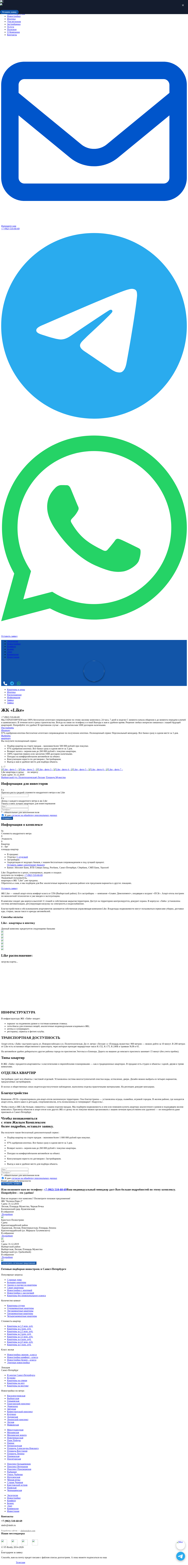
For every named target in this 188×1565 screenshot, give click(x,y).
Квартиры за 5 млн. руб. (19, 1344)
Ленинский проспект (17, 1419)
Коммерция (13, 654)
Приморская (13, 1456)
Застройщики (14, 24)
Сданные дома (14, 1279)
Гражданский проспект (18, 1403)
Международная (15, 1430)
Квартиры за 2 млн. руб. (19, 1328)
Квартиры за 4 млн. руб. (19, 1339)
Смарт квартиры (15, 1287)
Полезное (12, 29)
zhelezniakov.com (28, 1531)
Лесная (41, 777)
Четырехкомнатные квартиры (22, 1316)
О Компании (13, 32)
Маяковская (13, 1425)
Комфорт (11, 646)
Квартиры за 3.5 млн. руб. (20, 1336)
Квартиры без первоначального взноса (26, 1295)
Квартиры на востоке (17, 1385)
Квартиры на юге (16, 1383)
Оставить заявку (9, 636)
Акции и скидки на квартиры (22, 1285)
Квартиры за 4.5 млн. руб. (20, 1342)
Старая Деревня (15, 1482)
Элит (9, 652)
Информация (13, 697)
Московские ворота (17, 1435)
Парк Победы (14, 1440)
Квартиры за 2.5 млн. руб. (20, 1331)
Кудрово (11, 1378)
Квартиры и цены (16, 689)
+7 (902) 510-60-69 (10, 228)
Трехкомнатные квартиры (20, 1313)
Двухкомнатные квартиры (20, 1311)
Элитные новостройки (18, 1362)
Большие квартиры (16, 1282)
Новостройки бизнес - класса (21, 1360)
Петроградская (14, 1445)
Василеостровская (16, 1395)
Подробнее (7, 1214)
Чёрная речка (13, 1479)
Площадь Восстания (17, 1451)
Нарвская (11, 1487)
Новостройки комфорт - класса (22, 1357)
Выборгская (13, 1398)
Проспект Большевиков (19, 1464)
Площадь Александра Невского (23, 1448)
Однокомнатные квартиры (20, 1308)
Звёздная (11, 1409)
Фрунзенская (13, 1477)
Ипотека (11, 19)
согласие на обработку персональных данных (34, 815)
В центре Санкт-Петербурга (21, 1375)
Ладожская (12, 1417)
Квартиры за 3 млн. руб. (19, 1334)
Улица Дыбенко (15, 1474)
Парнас (10, 1443)
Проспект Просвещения (19, 1469)
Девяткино (12, 1406)
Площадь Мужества (56, 777)
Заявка (10, 700)
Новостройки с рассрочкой (20, 1293)
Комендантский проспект (20, 1411)
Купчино (11, 1414)
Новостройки (14, 16)
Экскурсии (12, 641)
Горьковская (13, 1401)
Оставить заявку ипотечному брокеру (26, 865)
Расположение (14, 695)
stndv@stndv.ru (8, 1525)
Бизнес (10, 649)
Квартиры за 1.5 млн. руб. (20, 1326)
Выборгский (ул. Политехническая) (19, 777)
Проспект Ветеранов (17, 1466)
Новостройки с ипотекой (19, 1290)
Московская (13, 1432)
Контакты (12, 34)
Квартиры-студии (16, 1305)
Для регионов (14, 21)
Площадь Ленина (15, 1453)
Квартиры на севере (17, 1380)
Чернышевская (14, 1490)
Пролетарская (14, 1459)
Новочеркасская (15, 1437)
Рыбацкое (12, 1472)
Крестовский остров (17, 1485)
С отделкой (22, 857)
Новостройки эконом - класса (22, 1354)
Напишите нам (8, 226)
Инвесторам (13, 657)
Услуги (10, 27)
